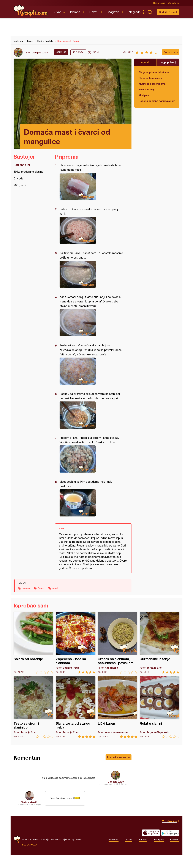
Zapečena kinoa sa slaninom (75, 643)
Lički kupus (118, 707)
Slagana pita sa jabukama (154, 72)
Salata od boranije (33, 643)
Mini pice (144, 95)
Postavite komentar (118, 757)
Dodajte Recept (168, 12)
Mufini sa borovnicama (152, 83)
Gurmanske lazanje (159, 643)
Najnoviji (145, 62)
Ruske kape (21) (148, 89)
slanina (26, 588)
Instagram (159, 839)
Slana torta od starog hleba (75, 707)
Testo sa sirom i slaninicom (33, 707)
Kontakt (79, 839)
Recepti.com (31, 11)
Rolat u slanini (159, 707)
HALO (33, 844)
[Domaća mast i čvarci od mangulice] (92, 186)
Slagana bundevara (150, 78)
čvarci (41, 588)
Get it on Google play (170, 832)
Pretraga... (149, 12)
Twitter (128, 839)
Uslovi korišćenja (56, 839)
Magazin (113, 12)
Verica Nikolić (29, 802)
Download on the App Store (151, 832)
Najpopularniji (168, 62)
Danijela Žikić (40, 52)
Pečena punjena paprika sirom (157, 100)
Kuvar (57, 12)
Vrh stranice (169, 821)
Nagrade (135, 12)
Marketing (69, 839)
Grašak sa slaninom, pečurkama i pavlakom (118, 643)
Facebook (114, 839)
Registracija (159, 3)
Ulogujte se (173, 3)
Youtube (143, 839)
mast (55, 588)
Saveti (93, 12)
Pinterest (174, 839)
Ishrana (75, 12)
